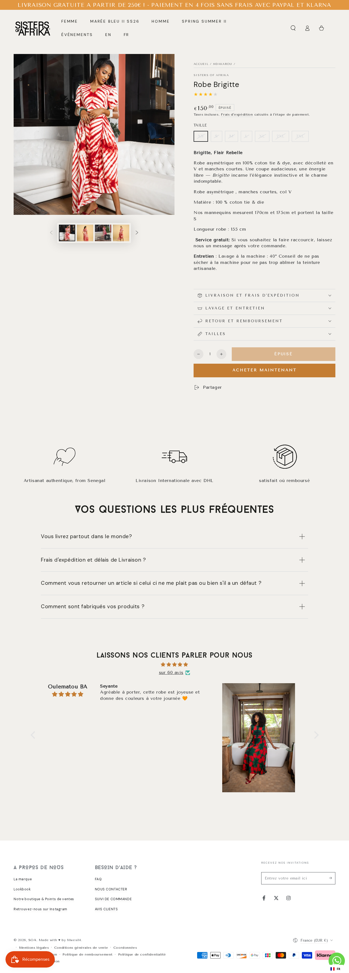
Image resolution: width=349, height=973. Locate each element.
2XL (280, 136)
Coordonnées (125, 948)
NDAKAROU (222, 64)
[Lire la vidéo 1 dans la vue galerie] (103, 233)
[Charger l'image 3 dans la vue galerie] (121, 233)
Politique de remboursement (87, 954)
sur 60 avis (171, 672)
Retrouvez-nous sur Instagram (40, 909)
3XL (300, 136)
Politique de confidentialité (142, 954)
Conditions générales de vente (81, 948)
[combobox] (335, 969)
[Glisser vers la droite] (137, 233)
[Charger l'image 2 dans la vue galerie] (85, 233)
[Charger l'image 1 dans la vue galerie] (67, 233)
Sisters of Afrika (211, 75)
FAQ (98, 879)
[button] (293, 28)
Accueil (201, 64)
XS (201, 136)
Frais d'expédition (237, 114)
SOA (32, 940)
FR (339, 969)
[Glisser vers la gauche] (51, 233)
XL (262, 136)
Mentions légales (34, 948)
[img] (174, 665)
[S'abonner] (332, 878)
